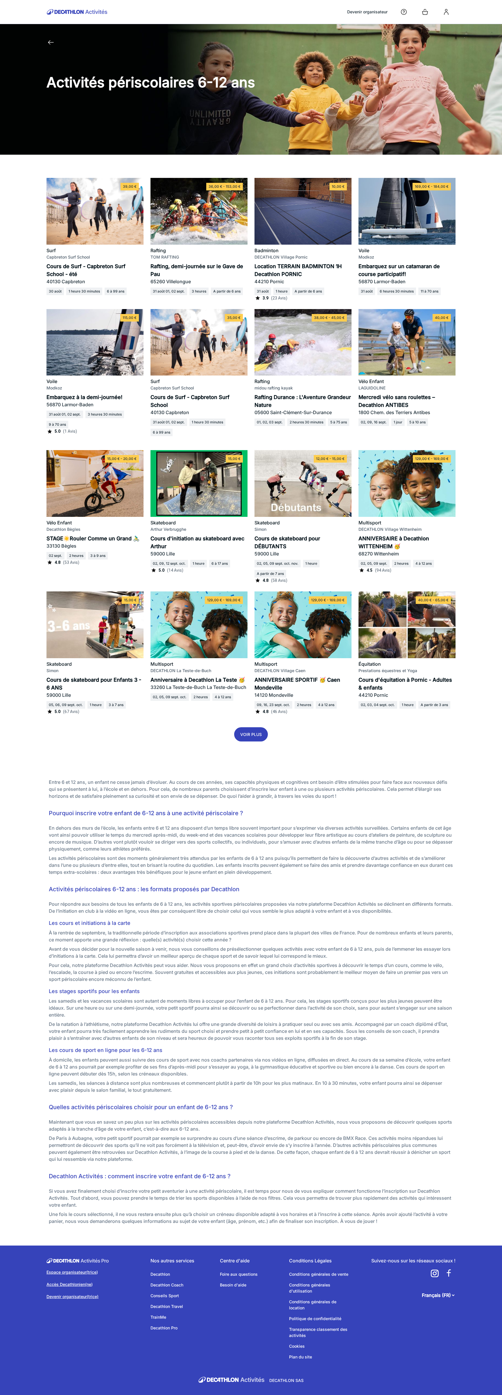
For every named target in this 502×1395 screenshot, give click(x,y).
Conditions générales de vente (318, 1274)
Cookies (297, 1346)
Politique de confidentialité (315, 1318)
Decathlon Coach (166, 1284)
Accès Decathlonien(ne (68, 1284)
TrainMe (158, 1317)
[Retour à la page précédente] (50, 42)
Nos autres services (172, 1261)
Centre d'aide (235, 1261)
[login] (446, 12)
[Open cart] (425, 11)
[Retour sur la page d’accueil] (77, 12)
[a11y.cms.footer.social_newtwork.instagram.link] (435, 1273)
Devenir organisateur (367, 11)
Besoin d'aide (233, 1284)
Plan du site (300, 1356)
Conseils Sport (164, 1295)
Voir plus (251, 734)
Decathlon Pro (164, 1327)
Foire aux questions (239, 1274)
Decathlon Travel (166, 1306)
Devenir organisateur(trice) (72, 1296)
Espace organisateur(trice (71, 1272)
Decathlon (160, 1274)
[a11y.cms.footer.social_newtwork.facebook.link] (449, 1273)
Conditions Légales (310, 1261)
